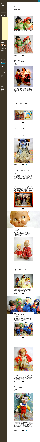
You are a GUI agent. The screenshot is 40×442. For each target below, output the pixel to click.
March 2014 (2, 88)
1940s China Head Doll (21, 128)
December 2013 (3, 91)
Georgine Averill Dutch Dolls (22, 62)
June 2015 (2, 74)
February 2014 (2, 89)
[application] (3, 45)
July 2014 (2, 84)
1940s (15, 9)
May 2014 (2, 86)
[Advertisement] (5, 28)
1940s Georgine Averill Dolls (22, 11)
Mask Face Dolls (19, 315)
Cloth (17, 313)
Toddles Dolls (19, 343)
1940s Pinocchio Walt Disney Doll (21, 388)
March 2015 (2, 77)
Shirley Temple (3, 8)
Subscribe (2, 56)
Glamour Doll (3, 5)
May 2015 (2, 75)
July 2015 (2, 73)
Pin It (26, 55)
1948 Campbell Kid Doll (22, 229)
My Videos (2, 42)
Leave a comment (22, 272)
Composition (18, 227)
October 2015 (2, 71)
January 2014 (2, 90)
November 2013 (3, 92)
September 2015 (3, 72)
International (18, 9)
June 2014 (2, 85)
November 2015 (3, 70)
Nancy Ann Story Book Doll (22, 270)
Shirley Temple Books (21, 103)
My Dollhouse (2, 50)
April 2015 (2, 76)
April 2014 (2, 87)
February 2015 (2, 78)
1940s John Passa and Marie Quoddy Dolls (23, 171)
